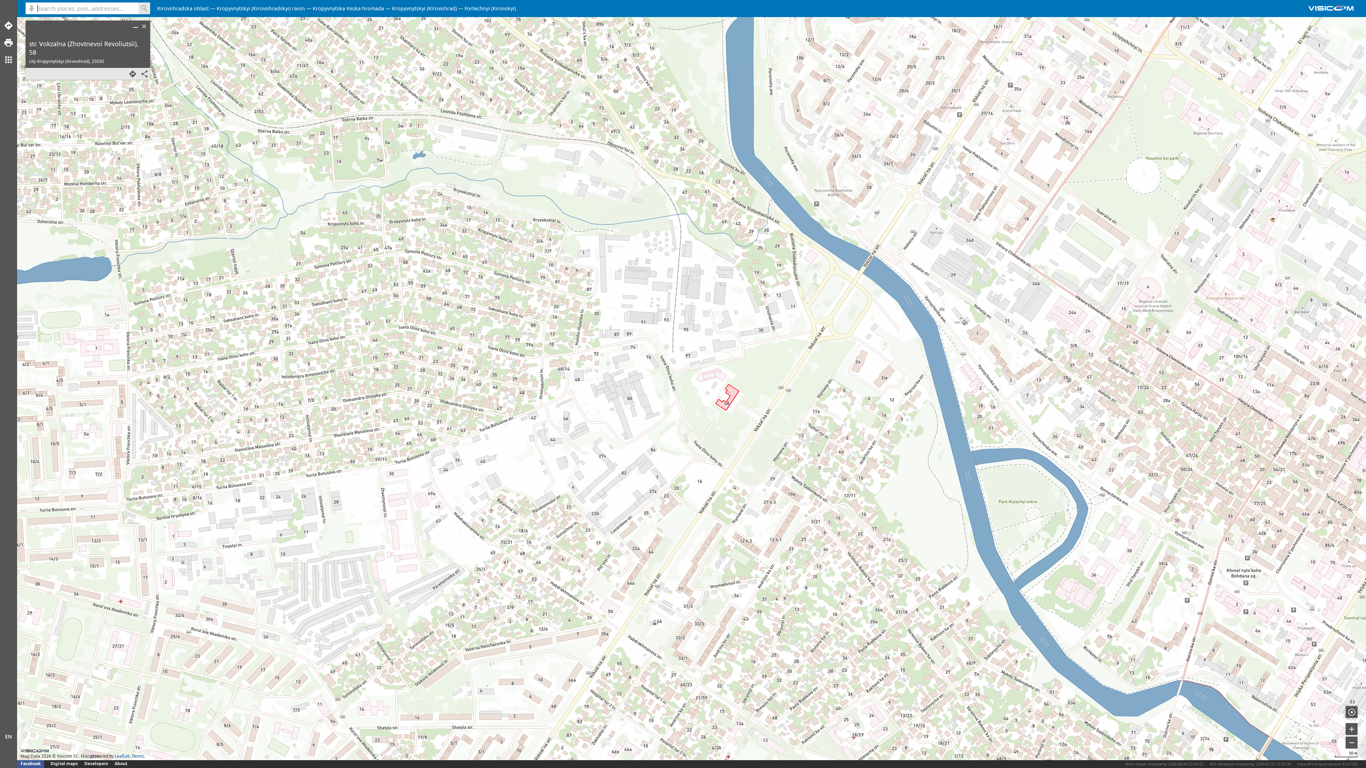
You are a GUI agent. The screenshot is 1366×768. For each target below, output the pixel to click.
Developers (96, 764)
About (121, 764)
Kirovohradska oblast (183, 8)
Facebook (31, 764)
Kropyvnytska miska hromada (348, 8)
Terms (138, 756)
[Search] (144, 8)
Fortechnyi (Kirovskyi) (490, 8)
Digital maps (65, 764)
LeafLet (122, 756)
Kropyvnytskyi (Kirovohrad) (424, 8)
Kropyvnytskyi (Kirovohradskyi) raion (261, 8)
